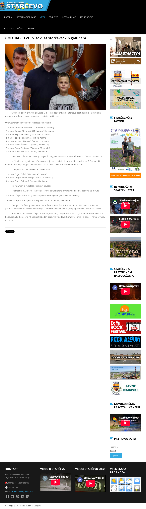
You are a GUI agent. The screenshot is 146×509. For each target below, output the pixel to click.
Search (113, 451)
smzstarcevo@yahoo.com (22, 491)
